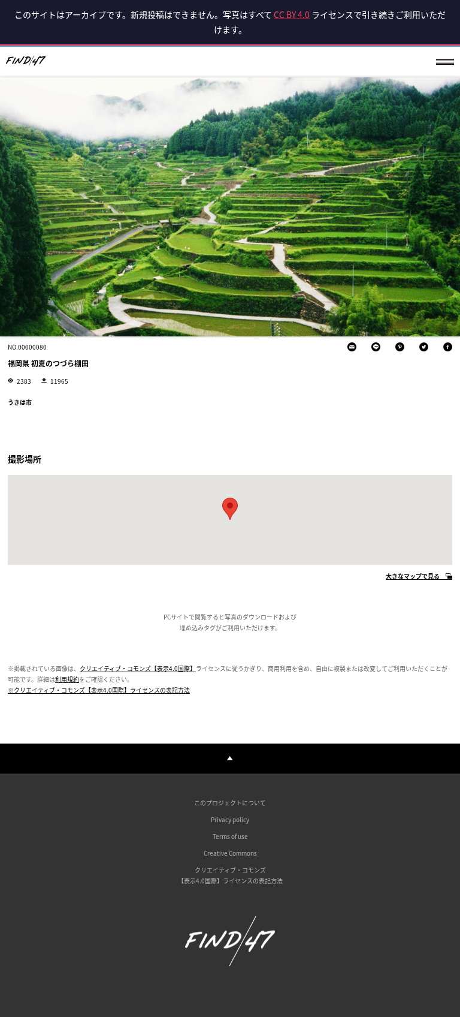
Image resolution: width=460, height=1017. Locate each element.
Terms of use (230, 836)
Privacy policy (230, 819)
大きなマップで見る (413, 576)
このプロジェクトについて (230, 802)
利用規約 (67, 679)
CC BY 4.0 (292, 14)
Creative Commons (230, 852)
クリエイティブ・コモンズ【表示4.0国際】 (138, 668)
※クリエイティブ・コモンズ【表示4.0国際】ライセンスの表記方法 (99, 689)
